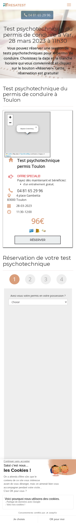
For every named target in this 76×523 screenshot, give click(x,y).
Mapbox (8, 156)
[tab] (14, 280)
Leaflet (9, 154)
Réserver (37, 240)
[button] (36, 127)
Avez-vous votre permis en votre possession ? (38, 295)
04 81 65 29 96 (38, 15)
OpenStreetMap (25, 154)
